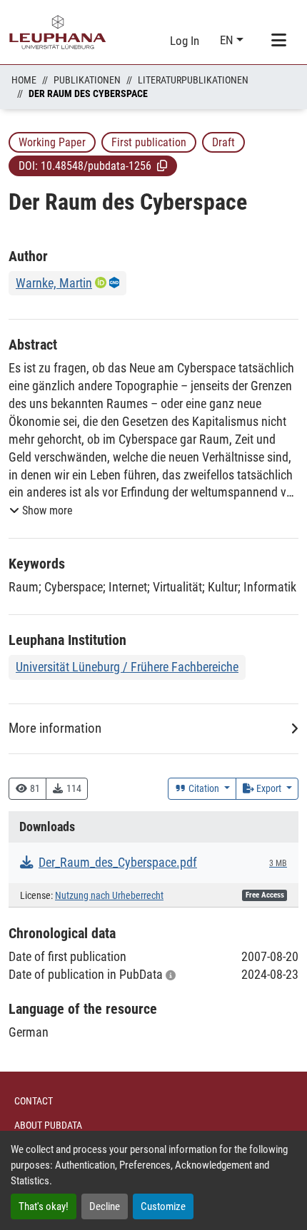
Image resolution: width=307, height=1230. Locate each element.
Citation (203, 788)
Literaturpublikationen (193, 80)
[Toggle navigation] (278, 40)
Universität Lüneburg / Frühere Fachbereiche (127, 666)
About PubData (48, 1125)
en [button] (228, 40)
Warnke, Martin (54, 282)
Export (268, 788)
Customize (163, 1206)
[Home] (58, 32)
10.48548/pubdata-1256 (96, 166)
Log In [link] (184, 41)
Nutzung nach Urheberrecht (109, 896)
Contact (33, 1101)
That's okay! (44, 1206)
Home (23, 80)
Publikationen (87, 80)
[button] (162, 165)
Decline (104, 1206)
